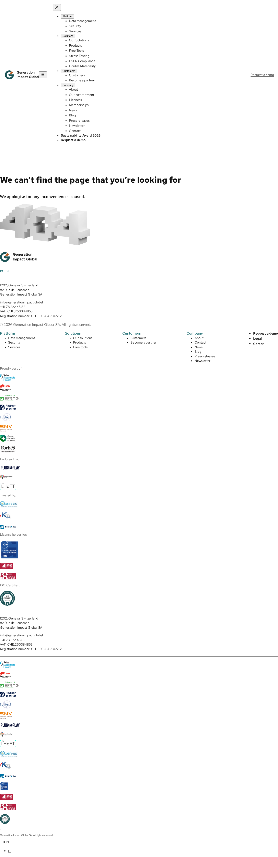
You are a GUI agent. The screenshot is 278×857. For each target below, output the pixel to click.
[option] (143, 850)
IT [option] (9, 851)
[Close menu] (57, 7)
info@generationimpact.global (21, 302)
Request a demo (262, 75)
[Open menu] (43, 74)
